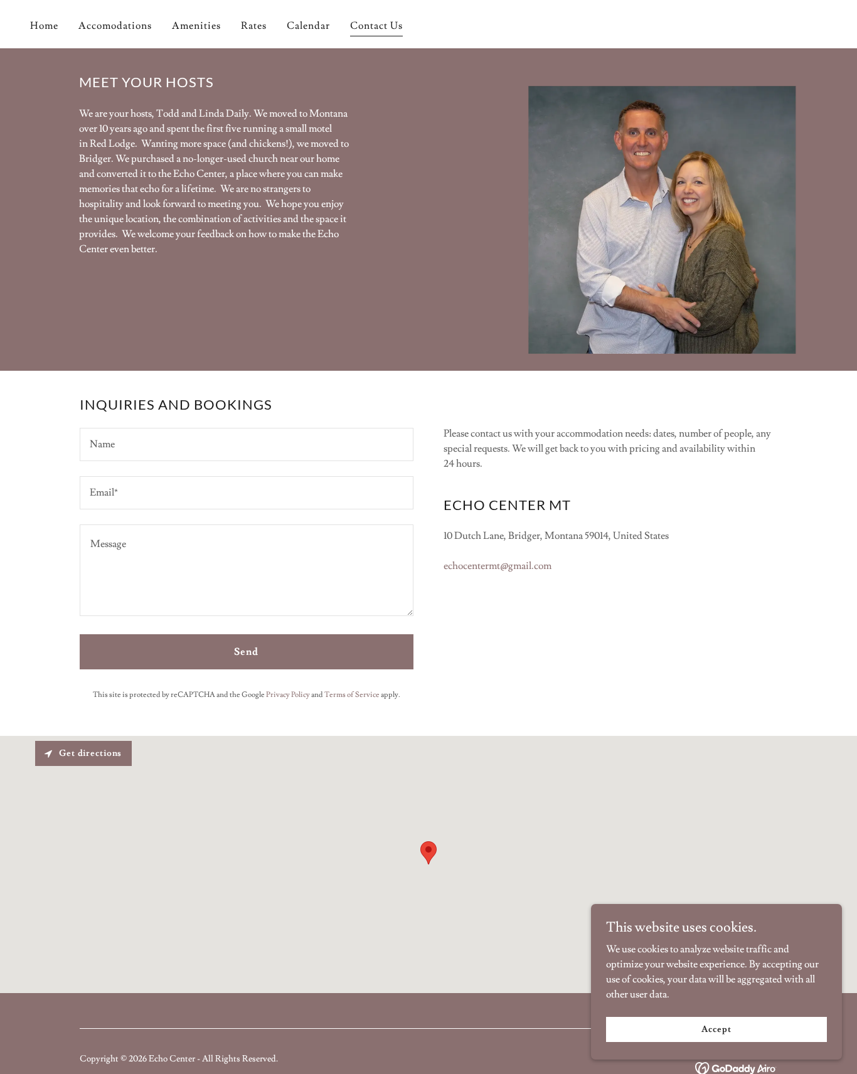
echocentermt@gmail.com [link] (497, 566)
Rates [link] (254, 25)
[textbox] (246, 444)
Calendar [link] (308, 25)
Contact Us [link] (376, 25)
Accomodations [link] (115, 25)
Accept (716, 1028)
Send (246, 652)
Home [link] (44, 25)
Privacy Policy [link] (288, 694)
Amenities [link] (196, 25)
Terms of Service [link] (352, 694)
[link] (736, 1066)
